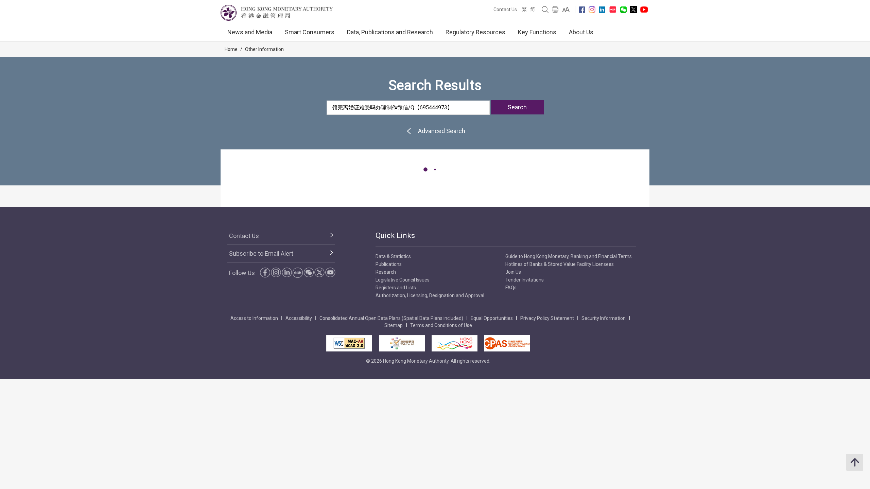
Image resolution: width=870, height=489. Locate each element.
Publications (389, 264)
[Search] (545, 9)
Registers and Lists (396, 287)
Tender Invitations (524, 280)
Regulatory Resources (475, 32)
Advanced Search (441, 130)
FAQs (511, 287)
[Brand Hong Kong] (454, 343)
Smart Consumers (309, 32)
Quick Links (395, 235)
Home (231, 49)
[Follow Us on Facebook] (582, 9)
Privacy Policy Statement (547, 318)
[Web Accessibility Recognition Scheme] (402, 343)
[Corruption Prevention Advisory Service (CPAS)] (507, 343)
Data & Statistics (393, 256)
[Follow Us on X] (633, 9)
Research (386, 272)
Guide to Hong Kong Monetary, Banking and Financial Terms (568, 256)
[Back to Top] (854, 462)
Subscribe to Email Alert (261, 253)
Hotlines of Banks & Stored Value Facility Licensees (559, 264)
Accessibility (298, 318)
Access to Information (254, 318)
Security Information (603, 318)
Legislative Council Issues (403, 280)
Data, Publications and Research (390, 32)
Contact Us (505, 9)
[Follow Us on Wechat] (623, 9)
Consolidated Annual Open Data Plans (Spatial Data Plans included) (391, 318)
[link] (566, 9)
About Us (581, 32)
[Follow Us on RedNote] (613, 9)
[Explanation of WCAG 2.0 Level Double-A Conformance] (349, 343)
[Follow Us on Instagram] (592, 9)
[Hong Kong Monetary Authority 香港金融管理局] (277, 13)
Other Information (264, 49)
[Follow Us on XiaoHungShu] (298, 273)
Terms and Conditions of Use (441, 325)
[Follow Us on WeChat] (308, 272)
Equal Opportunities (492, 318)
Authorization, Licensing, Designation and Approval (430, 295)
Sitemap (393, 325)
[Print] (555, 9)
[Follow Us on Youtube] (644, 9)
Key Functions (537, 32)
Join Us (513, 272)
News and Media (249, 32)
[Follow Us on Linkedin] (602, 9)
